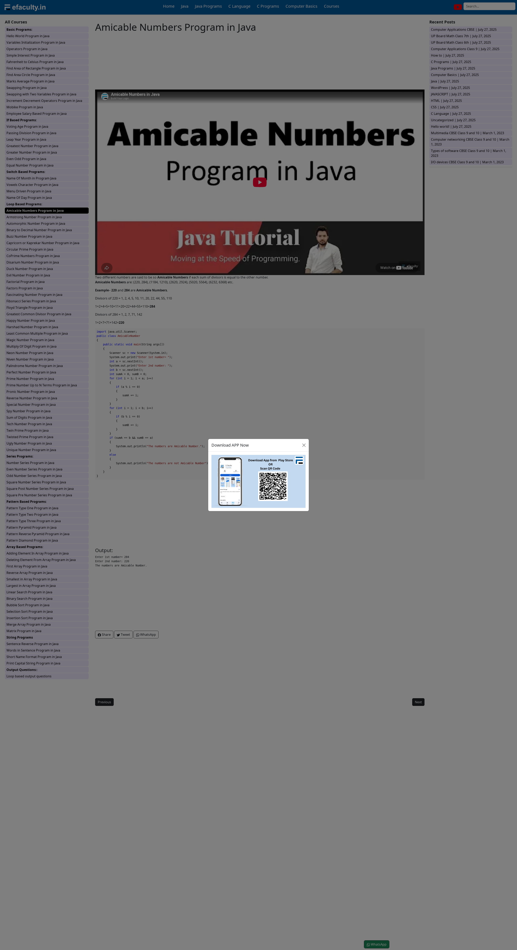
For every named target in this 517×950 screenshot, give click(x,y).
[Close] (304, 445)
